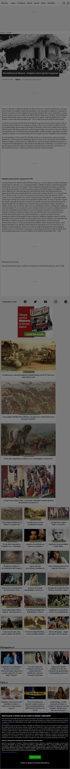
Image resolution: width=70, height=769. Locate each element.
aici (50, 732)
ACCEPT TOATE (35, 757)
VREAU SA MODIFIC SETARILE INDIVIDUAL (35, 763)
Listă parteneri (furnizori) (9, 752)
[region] (35, 741)
